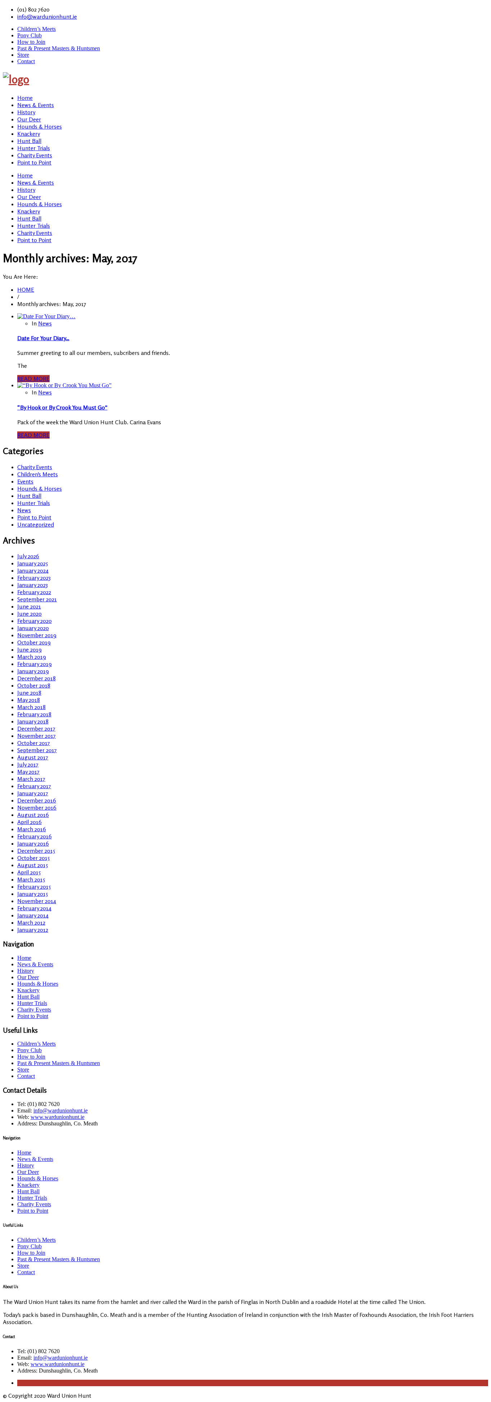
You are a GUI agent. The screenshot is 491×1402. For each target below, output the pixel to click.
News (45, 323)
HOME (25, 289)
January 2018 (33, 721)
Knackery (28, 133)
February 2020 (34, 620)
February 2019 (34, 663)
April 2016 (29, 821)
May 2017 (28, 771)
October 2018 (33, 685)
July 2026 (28, 556)
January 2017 (32, 793)
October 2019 (34, 642)
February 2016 (34, 836)
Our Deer (29, 119)
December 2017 (36, 728)
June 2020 (29, 613)
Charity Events (34, 155)
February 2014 (34, 908)
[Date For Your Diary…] (46, 316)
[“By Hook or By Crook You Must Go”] (64, 385)
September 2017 (37, 750)
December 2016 (36, 800)
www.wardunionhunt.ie (57, 1117)
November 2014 (36, 900)
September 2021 (37, 599)
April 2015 (29, 872)
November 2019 (36, 635)
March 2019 (31, 656)
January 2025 (32, 563)
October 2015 (33, 857)
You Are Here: (20, 276)
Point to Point (34, 162)
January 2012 (32, 929)
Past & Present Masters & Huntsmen (58, 48)
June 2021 (29, 606)
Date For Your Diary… (43, 338)
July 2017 (27, 764)
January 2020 (33, 627)
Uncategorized (35, 524)
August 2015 (32, 865)
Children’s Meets (36, 29)
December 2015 (36, 850)
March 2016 (31, 829)
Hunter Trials (33, 148)
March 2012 (31, 922)
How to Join (31, 42)
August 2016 (33, 814)
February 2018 (34, 714)
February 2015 (34, 886)
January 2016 (33, 843)
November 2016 (36, 807)
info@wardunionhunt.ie (47, 16)
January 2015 (32, 893)
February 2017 (34, 786)
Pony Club (29, 35)
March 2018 (31, 707)
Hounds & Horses (39, 126)
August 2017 (32, 757)
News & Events (35, 104)
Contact (26, 61)
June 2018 (29, 692)
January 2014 (33, 915)
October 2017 (33, 742)
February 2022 (34, 592)
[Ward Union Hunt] (16, 79)
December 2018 (36, 678)
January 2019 (33, 671)
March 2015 (31, 879)
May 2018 (28, 699)
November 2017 (36, 735)
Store (23, 55)
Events (25, 481)
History (26, 112)
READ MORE (33, 378)
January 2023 (32, 584)
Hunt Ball (29, 140)
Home (25, 97)
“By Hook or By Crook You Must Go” (62, 407)
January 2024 (33, 570)
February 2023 (34, 577)
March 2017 (31, 778)
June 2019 (29, 649)
